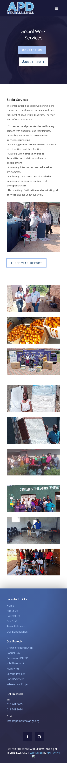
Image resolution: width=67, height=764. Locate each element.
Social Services (15, 679)
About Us (12, 611)
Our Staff (12, 621)
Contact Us (32, 50)
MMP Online (53, 752)
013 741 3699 (15, 704)
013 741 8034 (15, 709)
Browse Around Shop (20, 648)
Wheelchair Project (18, 684)
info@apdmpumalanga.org (23, 721)
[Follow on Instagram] (39, 736)
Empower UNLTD (17, 658)
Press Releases (16, 626)
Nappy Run (13, 668)
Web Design (36, 752)
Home (10, 605)
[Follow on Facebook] (27, 736)
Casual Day (13, 653)
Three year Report (26, 263)
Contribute (35, 62)
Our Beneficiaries (17, 631)
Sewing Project (16, 674)
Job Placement (15, 663)
